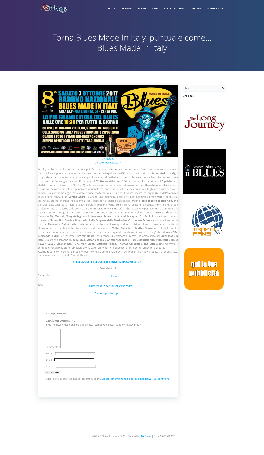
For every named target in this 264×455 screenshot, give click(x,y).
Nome (50, 353)
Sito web (50, 366)
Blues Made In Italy (99, 286)
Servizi (142, 8)
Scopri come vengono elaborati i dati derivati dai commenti (135, 378)
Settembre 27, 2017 (110, 162)
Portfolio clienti (174, 8)
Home (111, 8)
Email (50, 359)
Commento (53, 347)
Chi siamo (126, 8)
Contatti (196, 8)
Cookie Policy (215, 8)
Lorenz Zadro (124, 286)
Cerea (113, 286)
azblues (109, 158)
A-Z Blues (146, 436)
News (155, 8)
